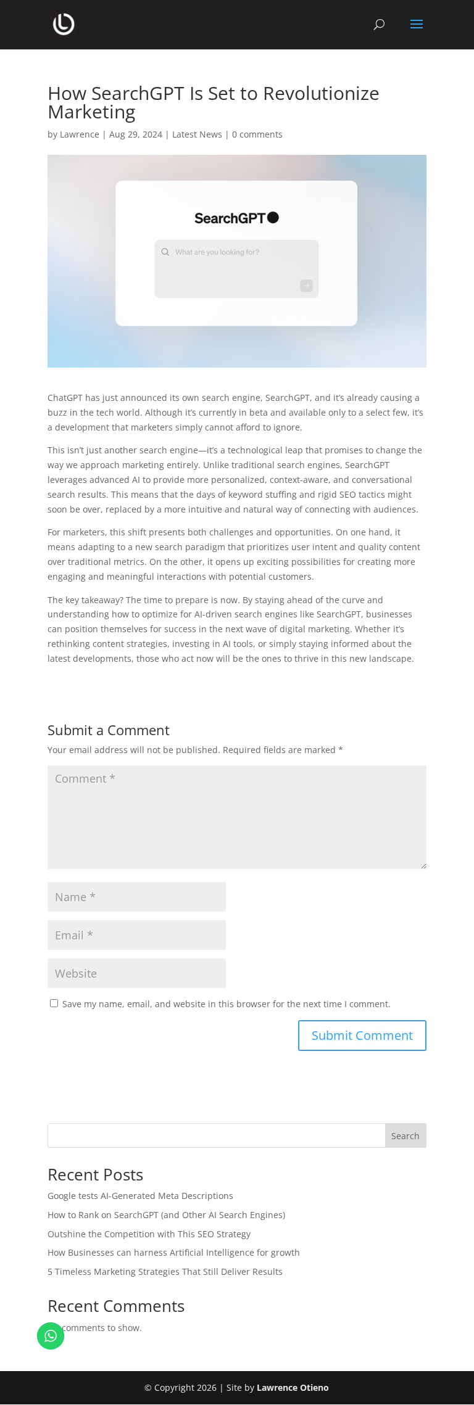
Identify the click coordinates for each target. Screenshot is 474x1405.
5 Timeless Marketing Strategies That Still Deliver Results (165, 1271)
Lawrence (79, 134)
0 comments (257, 134)
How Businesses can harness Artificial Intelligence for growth (174, 1252)
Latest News (197, 134)
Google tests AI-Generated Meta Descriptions (140, 1195)
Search (405, 1136)
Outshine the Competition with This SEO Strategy (149, 1234)
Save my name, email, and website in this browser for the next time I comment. (226, 1004)
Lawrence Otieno (293, 1387)
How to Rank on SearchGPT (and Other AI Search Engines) (166, 1215)
